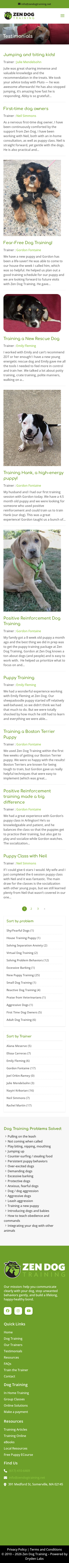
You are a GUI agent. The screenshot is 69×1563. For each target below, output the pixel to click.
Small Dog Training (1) (21, 982)
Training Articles (15, 1430)
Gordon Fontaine (28, 250)
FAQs (7, 1364)
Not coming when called (25, 1141)
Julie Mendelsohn (28, 62)
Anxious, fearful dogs (23, 1186)
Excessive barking (20, 1176)
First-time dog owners (25, 108)
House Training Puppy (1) (23, 938)
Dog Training (13, 1339)
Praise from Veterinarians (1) (26, 997)
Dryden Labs (34, 1559)
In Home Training (16, 1393)
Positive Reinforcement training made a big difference (27, 797)
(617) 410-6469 (19, 1471)
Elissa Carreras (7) (19, 1053)
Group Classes (14, 1399)
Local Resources (15, 1448)
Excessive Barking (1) (21, 968)
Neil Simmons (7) (18, 1098)
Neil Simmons (26, 116)
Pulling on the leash (22, 1136)
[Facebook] (8, 1311)
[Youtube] (29, 1311)
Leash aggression (20, 1201)
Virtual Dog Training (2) (22, 953)
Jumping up (16, 1151)
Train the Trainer (16, 1370)
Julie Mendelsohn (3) (20, 1083)
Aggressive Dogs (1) (20, 1005)
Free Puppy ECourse (18, 1455)
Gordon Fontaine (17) (21, 1068)
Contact (9, 1376)
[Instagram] (18, 1311)
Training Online (15, 1436)
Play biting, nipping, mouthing (29, 1146)
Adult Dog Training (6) (21, 1020)
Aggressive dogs (19, 1196)
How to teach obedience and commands (26, 1218)
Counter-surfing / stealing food (30, 1156)
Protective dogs (19, 1181)
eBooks (9, 1442)
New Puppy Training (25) (23, 975)
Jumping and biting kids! (29, 54)
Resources (11, 1358)
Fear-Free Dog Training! (28, 242)
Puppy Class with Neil (25, 856)
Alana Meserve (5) (19, 1046)
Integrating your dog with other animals (28, 1228)
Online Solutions (16, 1406)
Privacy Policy (17, 1549)
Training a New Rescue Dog (31, 338)
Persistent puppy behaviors (28, 1161)
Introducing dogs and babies (28, 1211)
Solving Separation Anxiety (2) (27, 945)
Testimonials (13, 1351)
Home (8, 1332)
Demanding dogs (20, 1171)
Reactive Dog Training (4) (23, 990)
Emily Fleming (26, 346)
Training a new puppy (23, 1206)
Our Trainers (13, 1345)
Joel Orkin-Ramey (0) (20, 1075)
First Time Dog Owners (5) (24, 1012)
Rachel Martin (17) (19, 1105)
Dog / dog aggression (23, 1191)
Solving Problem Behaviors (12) (28, 960)
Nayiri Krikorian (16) (20, 1090)
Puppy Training (18, 677)
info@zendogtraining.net (27, 1477)
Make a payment (16, 1412)
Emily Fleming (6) (18, 1061)
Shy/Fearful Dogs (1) (20, 930)
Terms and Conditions (46, 1549)
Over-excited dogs (21, 1166)
